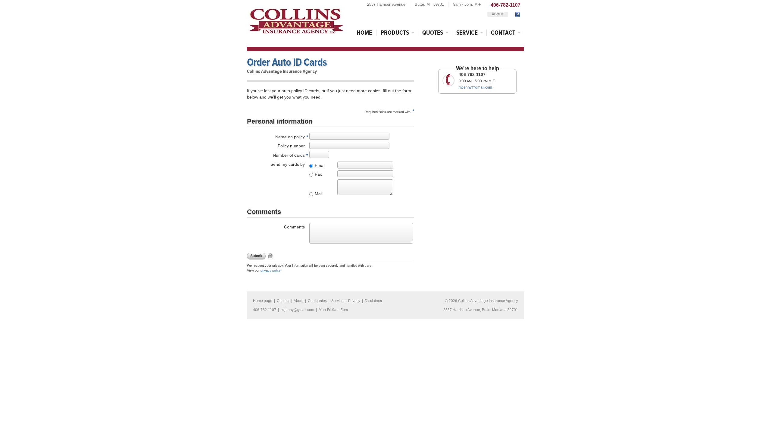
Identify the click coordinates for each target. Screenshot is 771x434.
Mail (319, 193)
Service (467, 32)
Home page (262, 301)
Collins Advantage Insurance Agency (488, 301)
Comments (294, 227)
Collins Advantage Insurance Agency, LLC (296, 21)
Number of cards (289, 155)
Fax (318, 174)
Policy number (291, 145)
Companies (317, 301)
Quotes (432, 32)
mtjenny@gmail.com (475, 87)
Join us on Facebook (517, 14)
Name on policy (290, 136)
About (498, 14)
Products (395, 32)
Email (320, 165)
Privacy (354, 301)
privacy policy (270, 270)
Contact (503, 32)
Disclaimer (373, 301)
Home (364, 32)
